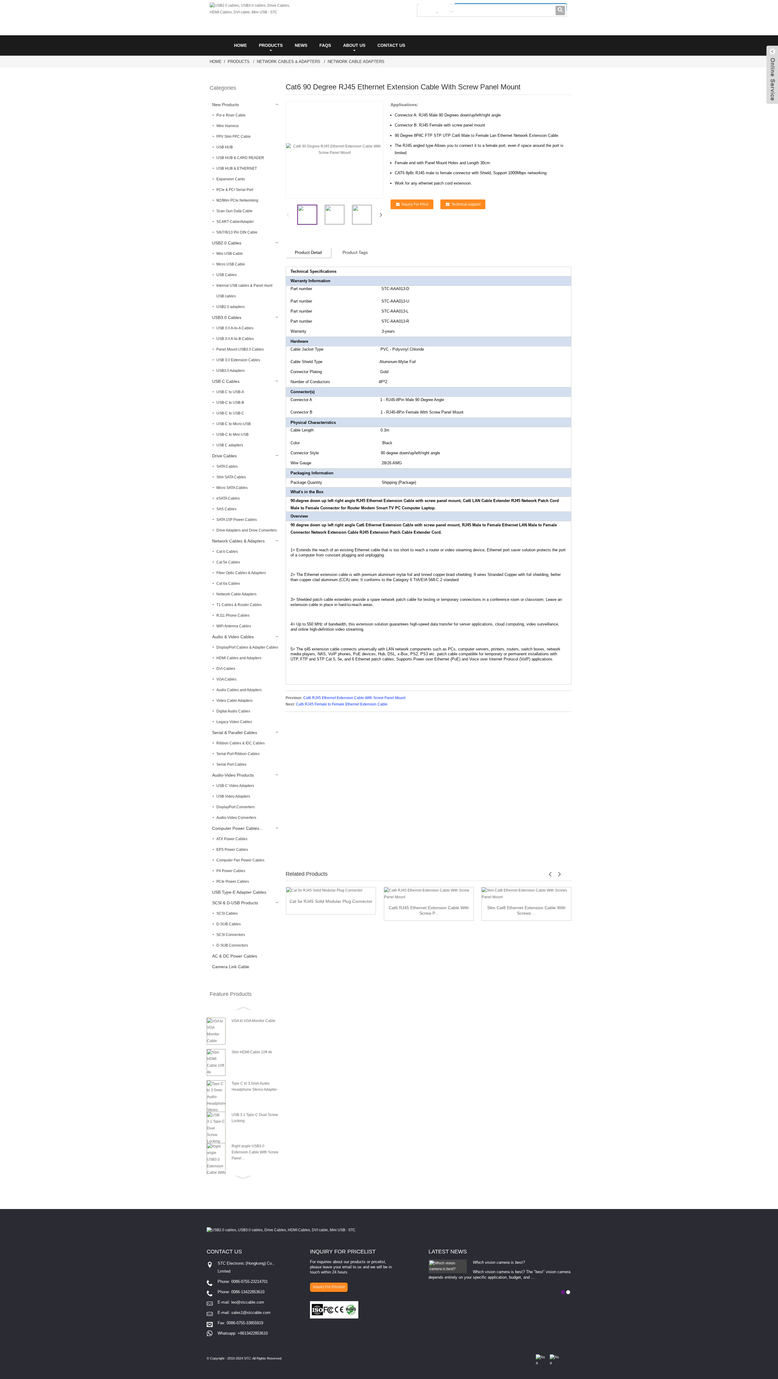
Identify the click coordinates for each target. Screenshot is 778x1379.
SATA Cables (227, 466)
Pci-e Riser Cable (231, 115)
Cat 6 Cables (227, 551)
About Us (354, 45)
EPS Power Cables (232, 849)
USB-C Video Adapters (235, 786)
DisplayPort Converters (235, 807)
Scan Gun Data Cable (234, 211)
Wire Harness (227, 126)
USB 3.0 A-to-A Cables (234, 328)
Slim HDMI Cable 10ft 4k (252, 1052)
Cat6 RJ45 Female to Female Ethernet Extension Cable (341, 704)
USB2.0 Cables (226, 243)
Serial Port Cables (231, 764)
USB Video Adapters (233, 796)
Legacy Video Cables (234, 722)
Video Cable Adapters (234, 700)
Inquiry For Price (415, 204)
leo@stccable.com (247, 1302)
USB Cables (226, 275)
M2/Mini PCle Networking (237, 200)
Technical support (465, 204)
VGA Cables (226, 679)
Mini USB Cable (229, 253)
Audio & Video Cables (233, 636)
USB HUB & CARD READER (240, 158)
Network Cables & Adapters (288, 61)
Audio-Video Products (233, 775)
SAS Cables (226, 509)
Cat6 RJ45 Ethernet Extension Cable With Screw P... (429, 910)
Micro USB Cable (230, 264)
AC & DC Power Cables (234, 956)
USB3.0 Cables (226, 317)
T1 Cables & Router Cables (239, 605)
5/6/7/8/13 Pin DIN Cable (236, 232)
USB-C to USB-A (230, 392)
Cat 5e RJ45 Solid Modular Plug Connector (331, 901)
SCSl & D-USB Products (235, 902)
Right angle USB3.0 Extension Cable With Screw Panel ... (255, 1152)
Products (271, 45)
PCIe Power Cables (232, 881)
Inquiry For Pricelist (329, 1287)
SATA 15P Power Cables (236, 520)
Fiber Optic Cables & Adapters (241, 573)
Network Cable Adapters (356, 61)
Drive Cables (224, 455)
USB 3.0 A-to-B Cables (235, 339)
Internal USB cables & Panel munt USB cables (244, 290)
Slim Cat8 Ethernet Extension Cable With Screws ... (526, 910)
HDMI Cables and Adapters (238, 658)
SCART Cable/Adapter (235, 222)
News (301, 45)
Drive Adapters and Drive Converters (246, 530)
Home (240, 45)
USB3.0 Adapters (230, 371)
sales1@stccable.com (250, 1312)
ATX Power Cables (231, 839)
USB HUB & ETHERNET (236, 168)
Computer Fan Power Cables (240, 860)
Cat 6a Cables (228, 583)
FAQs (325, 45)
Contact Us (391, 45)
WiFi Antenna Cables (233, 626)
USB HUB (224, 147)
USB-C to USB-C (230, 413)
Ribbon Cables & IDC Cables (240, 743)
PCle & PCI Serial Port (234, 190)
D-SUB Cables (228, 924)
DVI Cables (225, 669)
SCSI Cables (227, 913)
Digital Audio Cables (233, 711)
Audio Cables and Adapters (239, 690)
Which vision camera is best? (499, 1262)
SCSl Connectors (230, 935)
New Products (225, 104)
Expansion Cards (230, 179)
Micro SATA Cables (232, 488)
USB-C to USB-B (230, 402)
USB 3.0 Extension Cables (238, 360)
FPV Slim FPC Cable (233, 136)
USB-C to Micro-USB (233, 424)
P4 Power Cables (230, 871)
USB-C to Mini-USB (232, 434)
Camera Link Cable (230, 966)
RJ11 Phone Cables (233, 615)
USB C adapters (229, 445)
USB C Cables (225, 381)
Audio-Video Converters (236, 818)
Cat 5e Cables (228, 562)
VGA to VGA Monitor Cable (253, 1021)
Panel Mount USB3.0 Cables (240, 349)
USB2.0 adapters (230, 307)
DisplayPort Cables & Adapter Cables (247, 647)
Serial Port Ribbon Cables (238, 754)
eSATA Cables (228, 498)
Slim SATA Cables (231, 477)
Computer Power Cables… (237, 828)
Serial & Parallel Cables (234, 732)
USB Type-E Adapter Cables (239, 892)
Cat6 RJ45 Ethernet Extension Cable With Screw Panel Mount (354, 698)
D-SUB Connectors (232, 945)
